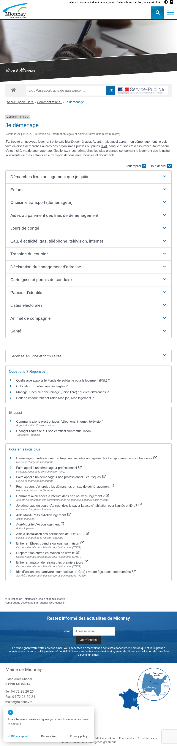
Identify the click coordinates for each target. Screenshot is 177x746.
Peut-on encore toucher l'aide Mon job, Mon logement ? (55, 398)
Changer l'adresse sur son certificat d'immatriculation (53, 431)
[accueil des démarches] (13, 90)
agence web (47, 602)
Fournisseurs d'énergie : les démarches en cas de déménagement (63, 486)
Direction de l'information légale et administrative (36, 599)
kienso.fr (60, 602)
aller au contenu (79, 2)
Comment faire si (49, 102)
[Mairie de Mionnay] (15, 10)
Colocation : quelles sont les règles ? (42, 386)
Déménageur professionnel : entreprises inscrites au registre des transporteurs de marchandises (84, 458)
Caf (104, 146)
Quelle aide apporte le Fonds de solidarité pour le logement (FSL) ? (63, 380)
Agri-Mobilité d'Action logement (38, 524)
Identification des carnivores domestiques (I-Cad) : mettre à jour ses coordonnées (74, 571)
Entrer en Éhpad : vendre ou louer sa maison (48, 543)
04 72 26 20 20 (22, 691)
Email (66, 631)
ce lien (145, 651)
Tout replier (134, 166)
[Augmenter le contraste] (166, 2)
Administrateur (147, 738)
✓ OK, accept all (18, 736)
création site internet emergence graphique (88, 742)
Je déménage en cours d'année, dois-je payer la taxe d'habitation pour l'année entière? (77, 505)
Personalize (48, 736)
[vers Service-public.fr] (141, 91)
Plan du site (126, 738)
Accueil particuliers (20, 102)
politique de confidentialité (53, 651)
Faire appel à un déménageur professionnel (47, 468)
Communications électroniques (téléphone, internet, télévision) (59, 421)
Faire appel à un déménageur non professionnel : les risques (59, 477)
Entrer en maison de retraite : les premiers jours (50, 562)
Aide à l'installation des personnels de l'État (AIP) (50, 534)
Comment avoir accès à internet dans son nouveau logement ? (60, 496)
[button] (170, 12)
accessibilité (152, 2)
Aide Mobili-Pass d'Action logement (41, 515)
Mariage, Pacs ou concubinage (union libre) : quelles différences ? (62, 392)
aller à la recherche (129, 2)
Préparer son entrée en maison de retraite (46, 553)
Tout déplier (158, 166)
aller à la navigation (103, 2)
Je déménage (74, 102)
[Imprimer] (171, 2)
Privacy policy (78, 736)
